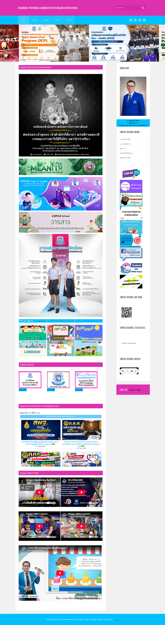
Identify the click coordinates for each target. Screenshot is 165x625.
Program (46, 20)
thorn (118, 619)
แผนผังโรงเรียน (125, 158)
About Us (35, 20)
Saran (115, 619)
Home (23, 20)
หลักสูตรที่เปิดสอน (126, 153)
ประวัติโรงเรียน (125, 139)
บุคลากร (123, 148)
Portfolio (57, 20)
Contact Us (69, 20)
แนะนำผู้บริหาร (125, 144)
